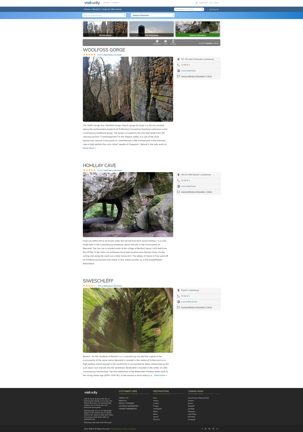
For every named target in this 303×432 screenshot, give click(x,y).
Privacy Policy (116, 429)
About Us (123, 401)
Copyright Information (128, 406)
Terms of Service (129, 429)
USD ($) (106, 3)
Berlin (155, 411)
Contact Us (123, 398)
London (156, 403)
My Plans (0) (213, 9)
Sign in (216, 3)
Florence (156, 419)
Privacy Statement (126, 403)
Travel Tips (203, 3)
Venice (155, 417)
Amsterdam (157, 409)
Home (87, 9)
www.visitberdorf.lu (189, 302)
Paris (155, 398)
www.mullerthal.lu (188, 71)
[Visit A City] (91, 393)
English (115, 3)
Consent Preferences (128, 409)
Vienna (155, 401)
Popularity (208, 43)
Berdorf (97, 9)
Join (211, 3)
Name (216, 43)
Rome (155, 414)
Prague (156, 406)
